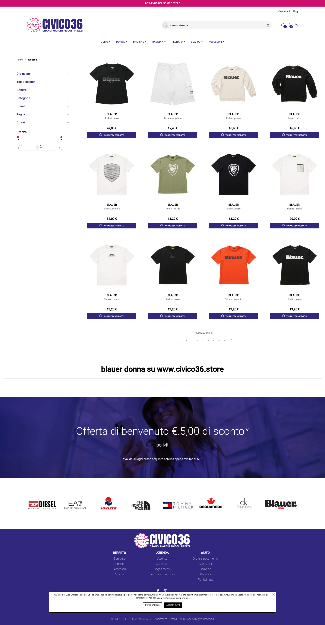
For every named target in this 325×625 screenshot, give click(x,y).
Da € (20, 146)
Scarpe (119, 574)
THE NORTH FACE (142, 499)
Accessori (120, 569)
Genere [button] (22, 90)
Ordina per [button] (24, 74)
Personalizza (152, 605)
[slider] (18, 137)
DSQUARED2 (207, 497)
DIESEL (33, 497)
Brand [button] (21, 106)
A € (40, 146)
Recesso (205, 574)
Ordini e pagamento (205, 558)
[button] (274, 594)
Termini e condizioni (162, 574)
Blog (295, 11)
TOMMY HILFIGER (172, 497)
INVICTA (106, 497)
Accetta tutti (173, 605)
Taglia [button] (21, 114)
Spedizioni (205, 564)
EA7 (68, 497)
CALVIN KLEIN (240, 497)
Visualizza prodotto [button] (113, 135)
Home (20, 59)
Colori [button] (21, 122)
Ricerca (32, 59)
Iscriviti (162, 445)
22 (225, 340)
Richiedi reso (205, 579)
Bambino (119, 558)
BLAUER (268, 497)
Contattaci (284, 11)
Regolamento (162, 569)
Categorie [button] (23, 98)
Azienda (162, 558)
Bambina (119, 564)
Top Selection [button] (26, 82)
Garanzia (205, 569)
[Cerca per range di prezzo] (60, 148)
